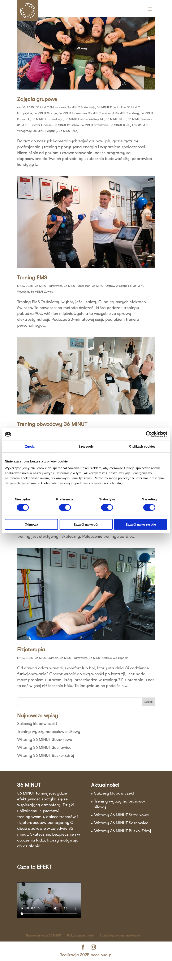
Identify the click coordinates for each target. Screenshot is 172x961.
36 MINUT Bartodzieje (81, 107)
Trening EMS (32, 277)
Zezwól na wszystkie (141, 524)
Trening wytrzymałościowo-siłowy (48, 731)
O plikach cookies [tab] (142, 446)
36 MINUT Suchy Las (123, 125)
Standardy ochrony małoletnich (120, 935)
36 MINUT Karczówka (48, 285)
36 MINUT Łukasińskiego (47, 119)
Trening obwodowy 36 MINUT (52, 424)
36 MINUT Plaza (116, 119)
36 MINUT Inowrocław (73, 113)
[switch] (65, 507)
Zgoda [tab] (30, 446)
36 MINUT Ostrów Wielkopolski (84, 119)
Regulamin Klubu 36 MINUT (43, 935)
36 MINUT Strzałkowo (94, 125)
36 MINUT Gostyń (45, 113)
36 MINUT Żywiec (42, 291)
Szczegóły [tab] (86, 446)
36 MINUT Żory (68, 130)
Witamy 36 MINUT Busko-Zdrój (45, 755)
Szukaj (148, 701)
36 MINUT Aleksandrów (51, 107)
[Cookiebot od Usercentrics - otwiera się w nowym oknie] (148, 434)
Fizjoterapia (31, 649)
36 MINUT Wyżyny (45, 130)
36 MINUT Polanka (140, 119)
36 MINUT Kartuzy (127, 113)
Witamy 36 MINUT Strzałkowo (44, 739)
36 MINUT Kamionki (101, 113)
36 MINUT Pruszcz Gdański (34, 125)
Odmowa (31, 524)
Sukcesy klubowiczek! (37, 723)
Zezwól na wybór (86, 524)
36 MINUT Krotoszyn (77, 285)
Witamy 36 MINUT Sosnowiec (44, 747)
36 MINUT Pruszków (66, 125)
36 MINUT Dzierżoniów (111, 107)
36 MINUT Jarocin (46, 658)
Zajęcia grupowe (37, 99)
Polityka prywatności (80, 935)
